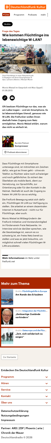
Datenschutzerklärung (14, 410)
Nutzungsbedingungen (15, 415)
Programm (19, 14)
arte (40, 428)
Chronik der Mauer (12, 432)
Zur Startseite (9, 357)
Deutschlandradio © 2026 (16, 437)
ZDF (22, 428)
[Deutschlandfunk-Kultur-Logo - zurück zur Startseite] (25, 7)
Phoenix (31, 428)
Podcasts (32, 14)
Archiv (7, 24)
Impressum (8, 420)
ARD (15, 428)
